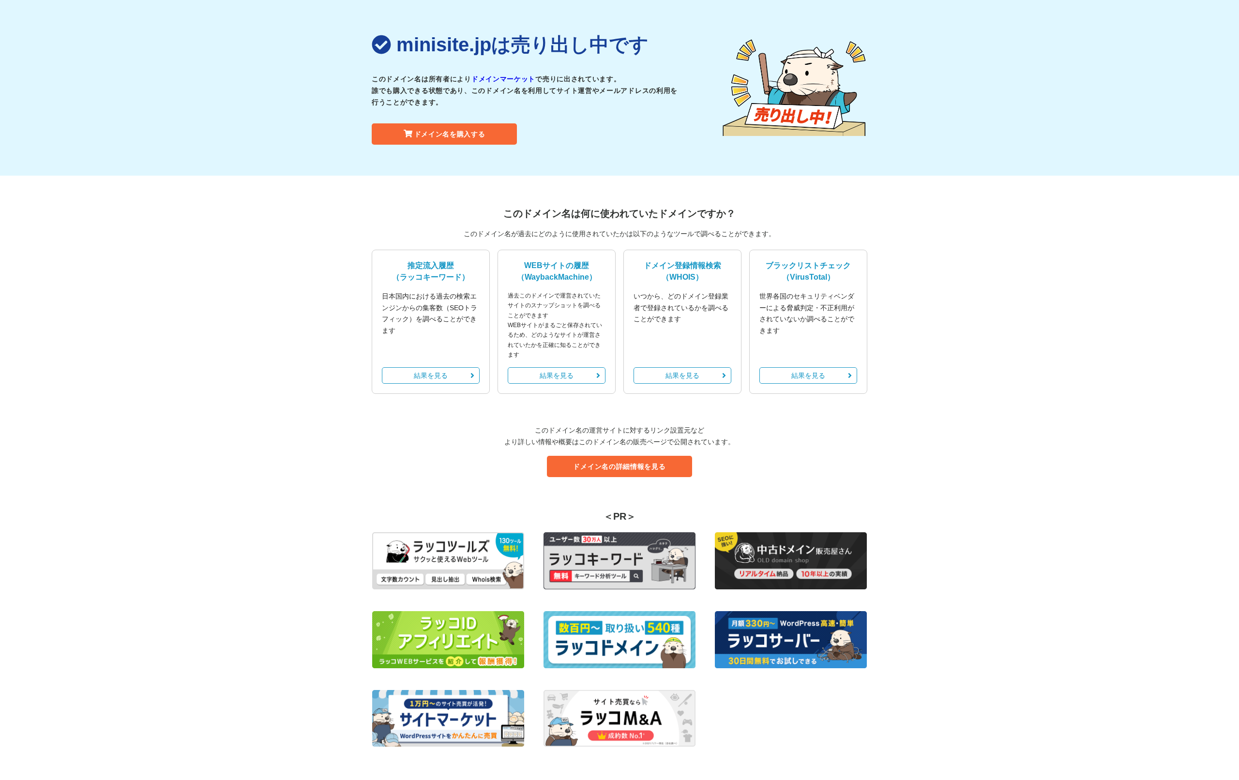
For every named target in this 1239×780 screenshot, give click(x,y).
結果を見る (431, 375)
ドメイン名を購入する (449, 134)
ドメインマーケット (503, 79)
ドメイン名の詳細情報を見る (619, 466)
